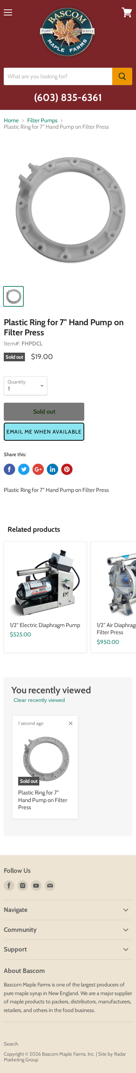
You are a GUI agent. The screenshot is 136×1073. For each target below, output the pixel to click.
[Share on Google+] (38, 469)
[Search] (122, 76)
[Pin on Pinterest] (67, 469)
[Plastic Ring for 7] (68, 213)
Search (11, 1044)
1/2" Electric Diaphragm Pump (45, 625)
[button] (44, 432)
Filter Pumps (42, 120)
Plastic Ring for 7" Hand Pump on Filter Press (42, 800)
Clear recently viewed (39, 700)
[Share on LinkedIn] (52, 469)
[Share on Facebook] (9, 469)
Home (11, 120)
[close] (70, 723)
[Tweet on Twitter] (23, 469)
